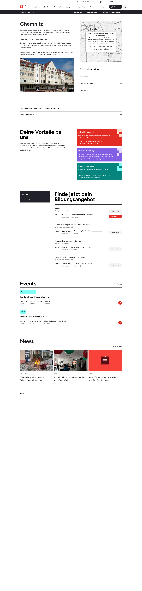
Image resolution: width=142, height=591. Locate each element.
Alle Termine (118, 284)
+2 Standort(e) (61, 321)
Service (102, 7)
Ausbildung (36, 7)
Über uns (93, 7)
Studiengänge (92, 12)
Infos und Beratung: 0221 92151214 (81, 1)
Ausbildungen (77, 12)
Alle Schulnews (117, 346)
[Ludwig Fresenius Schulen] (24, 7)
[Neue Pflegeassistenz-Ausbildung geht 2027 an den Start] (105, 360)
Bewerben (114, 216)
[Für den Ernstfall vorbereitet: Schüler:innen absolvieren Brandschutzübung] (36, 360)
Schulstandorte (80, 7)
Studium (47, 7)
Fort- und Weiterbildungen (62, 7)
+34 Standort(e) (97, 231)
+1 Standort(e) (90, 214)
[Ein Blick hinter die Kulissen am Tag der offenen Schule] (71, 360)
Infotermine (95, 1)
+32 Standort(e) (89, 247)
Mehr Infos (115, 211)
